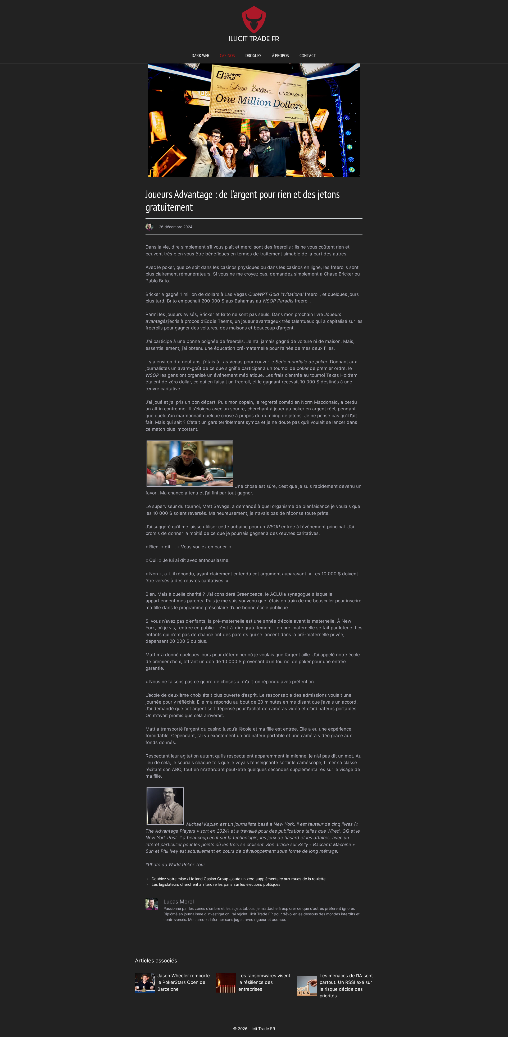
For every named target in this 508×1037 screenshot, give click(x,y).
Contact (308, 55)
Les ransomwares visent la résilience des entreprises (264, 982)
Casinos (227, 55)
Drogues (253, 55)
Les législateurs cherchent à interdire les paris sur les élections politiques (216, 884)
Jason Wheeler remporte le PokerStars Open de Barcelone (183, 982)
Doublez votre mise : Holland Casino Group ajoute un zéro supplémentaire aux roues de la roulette (238, 879)
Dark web (200, 55)
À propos (280, 55)
